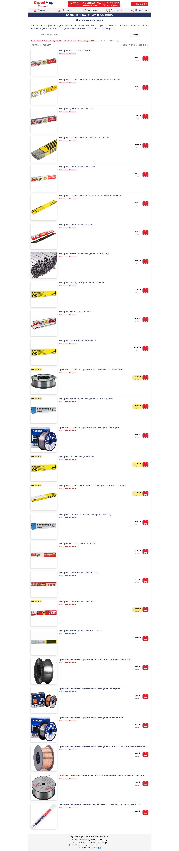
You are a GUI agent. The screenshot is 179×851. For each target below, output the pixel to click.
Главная (42, 10)
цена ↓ (134, 45)
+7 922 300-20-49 (80, 839)
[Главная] (44, 3)
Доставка (116, 10)
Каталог (67, 10)
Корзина (92, 10)
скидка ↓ (143, 45)
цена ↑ (125, 45)
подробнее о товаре (67, 53)
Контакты (141, 10)
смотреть (108, 15)
